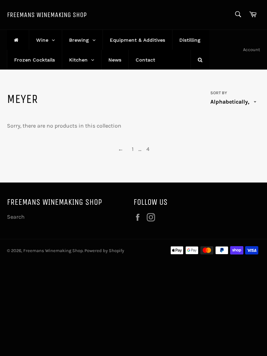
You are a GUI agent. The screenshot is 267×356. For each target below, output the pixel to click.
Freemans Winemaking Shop (47, 15)
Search (16, 216)
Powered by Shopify (104, 250)
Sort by (218, 92)
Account (251, 49)
